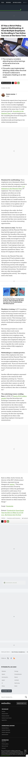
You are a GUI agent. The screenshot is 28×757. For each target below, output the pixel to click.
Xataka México (5, 728)
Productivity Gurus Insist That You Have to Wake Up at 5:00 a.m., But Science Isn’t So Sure (12, 513)
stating (12, 484)
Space (3, 674)
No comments (6, 83)
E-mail (18, 83)
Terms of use (5, 746)
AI (2, 683)
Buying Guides (17, 2)
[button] (11, 94)
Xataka (3, 711)
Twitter (13, 83)
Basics (16, 677)
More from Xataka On (8, 297)
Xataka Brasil (5, 734)
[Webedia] (6, 704)
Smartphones (18, 674)
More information (5, 755)
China (3, 686)
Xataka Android (5, 715)
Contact (4, 748)
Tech (2, 2)
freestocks (9, 506)
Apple (3, 680)
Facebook (11, 658)
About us (4, 741)
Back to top (20, 703)
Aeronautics (5, 677)
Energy (16, 671)
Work (15, 686)
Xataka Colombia (6, 730)
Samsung (17, 683)
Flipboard (16, 83)
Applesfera (4, 720)
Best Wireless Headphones (18, 652)
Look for (26, 697)
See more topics (6, 691)
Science (25, 2)
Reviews (8, 2)
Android (16, 680)
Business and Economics (13, 518)
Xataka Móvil (5, 713)
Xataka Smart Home (6, 718)
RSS (14, 658)
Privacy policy (5, 744)
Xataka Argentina (6, 732)
